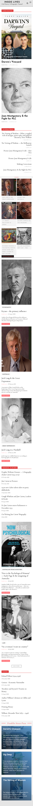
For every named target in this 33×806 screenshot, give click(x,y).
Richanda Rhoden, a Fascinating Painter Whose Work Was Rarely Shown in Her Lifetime (8, 250)
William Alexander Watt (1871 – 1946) (15, 713)
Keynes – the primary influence (14, 311)
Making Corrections (24, 164)
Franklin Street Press (16, 723)
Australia (5, 374)
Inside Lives (4, 64)
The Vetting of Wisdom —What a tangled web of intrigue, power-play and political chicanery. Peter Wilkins (16, 135)
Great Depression (8, 446)
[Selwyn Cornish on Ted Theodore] (24, 210)
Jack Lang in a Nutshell (11, 449)
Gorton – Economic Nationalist (13, 682)
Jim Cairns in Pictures (9, 481)
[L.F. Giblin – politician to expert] (9, 210)
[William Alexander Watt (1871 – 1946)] (24, 235)
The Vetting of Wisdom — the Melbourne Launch (16, 144)
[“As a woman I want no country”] (16, 617)
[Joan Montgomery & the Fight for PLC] (16, 90)
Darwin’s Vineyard (11, 62)
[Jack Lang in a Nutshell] (16, 420)
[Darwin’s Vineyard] (16, 36)
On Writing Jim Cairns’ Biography (14, 514)
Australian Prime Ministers (12, 569)
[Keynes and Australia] (24, 187)
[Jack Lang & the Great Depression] (9, 187)
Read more (5, 395)
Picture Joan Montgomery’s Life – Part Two (17, 152)
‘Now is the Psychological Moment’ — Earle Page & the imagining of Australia (16, 576)
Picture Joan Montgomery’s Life (19, 158)
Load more (16, 666)
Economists (6, 307)
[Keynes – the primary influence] (16, 282)
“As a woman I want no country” (15, 646)
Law (3, 643)
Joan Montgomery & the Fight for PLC (17, 170)
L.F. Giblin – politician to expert (6, 222)
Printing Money (7, 707)
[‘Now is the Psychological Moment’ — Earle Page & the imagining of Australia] (16, 544)
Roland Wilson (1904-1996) (11, 676)
